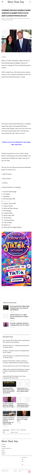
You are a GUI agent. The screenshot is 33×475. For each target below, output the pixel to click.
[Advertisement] (16, 101)
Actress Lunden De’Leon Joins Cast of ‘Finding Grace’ (22, 419)
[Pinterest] (10, 23)
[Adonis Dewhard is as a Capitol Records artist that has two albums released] (23, 399)
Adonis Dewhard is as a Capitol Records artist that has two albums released (23, 405)
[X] (6, 23)
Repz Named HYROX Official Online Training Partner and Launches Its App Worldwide (20, 308)
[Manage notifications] (29, 471)
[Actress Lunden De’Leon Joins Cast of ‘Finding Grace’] (23, 413)
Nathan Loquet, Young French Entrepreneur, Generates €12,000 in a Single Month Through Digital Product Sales (16, 371)
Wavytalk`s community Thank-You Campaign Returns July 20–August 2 (9, 405)
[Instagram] (22, 461)
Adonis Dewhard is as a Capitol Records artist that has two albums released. (19, 316)
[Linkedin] (22, 462)
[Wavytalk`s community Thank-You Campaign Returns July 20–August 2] (6, 324)
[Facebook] (3, 23)
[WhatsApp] (13, 23)
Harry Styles (6, 201)
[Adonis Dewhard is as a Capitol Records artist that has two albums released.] (6, 316)
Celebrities (4, 18)
